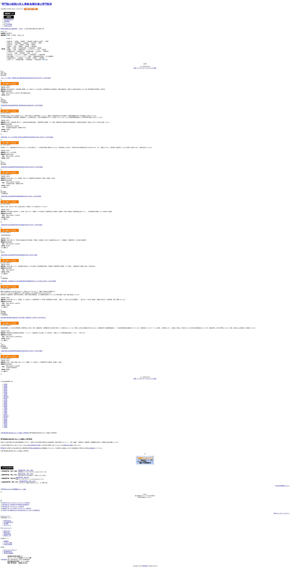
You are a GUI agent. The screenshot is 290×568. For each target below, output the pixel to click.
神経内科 (46, 51)
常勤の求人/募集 (68, 445)
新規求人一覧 (7, 535)
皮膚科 (17, 41)
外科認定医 (38, 59)
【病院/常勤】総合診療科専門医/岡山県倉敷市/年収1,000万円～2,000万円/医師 (21, 224)
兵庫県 (5, 412)
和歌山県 (6, 416)
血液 (15, 46)
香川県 (5, 419)
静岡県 (5, 405)
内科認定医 (29, 59)
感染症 (33, 44)
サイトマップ (7, 525)
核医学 (25, 54)
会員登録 (91, 448)
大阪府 (5, 411)
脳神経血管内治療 (38, 56)
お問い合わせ (7, 520)
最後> (155, 68)
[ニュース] (7, 22)
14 (152, 68)
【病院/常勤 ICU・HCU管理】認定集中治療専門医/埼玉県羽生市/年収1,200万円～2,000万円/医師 (27, 137)
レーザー (35, 53)
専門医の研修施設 (8, 553)
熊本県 (5, 424)
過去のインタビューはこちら (281, 513)
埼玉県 (5, 392)
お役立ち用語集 (8, 544)
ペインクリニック (21, 56)
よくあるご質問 (8, 542)
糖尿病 (22, 44)
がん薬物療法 (49, 56)
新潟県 (5, 398)
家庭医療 (42, 58)
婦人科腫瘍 (10, 56)
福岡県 (5, 420)
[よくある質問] (8, 24)
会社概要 (6, 523)
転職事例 (6, 541)
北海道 (5, 384)
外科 (16, 44)
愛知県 (5, 406)
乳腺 (16, 53)
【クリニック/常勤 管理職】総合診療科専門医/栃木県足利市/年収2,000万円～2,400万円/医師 (26, 78)
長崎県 (5, 422)
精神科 (35, 58)
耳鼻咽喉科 (18, 43)
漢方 (29, 53)
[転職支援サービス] (9, 14)
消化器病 (34, 46)
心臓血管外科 (11, 51)
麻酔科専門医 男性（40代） (26, 474)
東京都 (5, 395)
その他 (20, 28)
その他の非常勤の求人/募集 (33, 445)
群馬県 (5, 390)
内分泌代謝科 (22, 48)
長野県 (5, 403)
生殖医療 (20, 58)
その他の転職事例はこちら (282, 485)
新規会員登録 (7, 534)
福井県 (5, 401)
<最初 (134, 68)
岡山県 (5, 417)
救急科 (9, 46)
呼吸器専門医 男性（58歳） (26, 470)
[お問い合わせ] (8, 26)
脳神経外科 (22, 49)
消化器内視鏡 (29, 51)
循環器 (21, 46)
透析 (15, 49)
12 (149, 68)
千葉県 (5, 393)
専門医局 (3, 448)
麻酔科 (23, 41)
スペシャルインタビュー (10, 550)
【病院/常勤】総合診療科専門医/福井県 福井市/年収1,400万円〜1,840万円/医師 (22, 167)
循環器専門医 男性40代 (22, 477)
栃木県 (5, 389)
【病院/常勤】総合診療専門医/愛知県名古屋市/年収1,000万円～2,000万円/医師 (21, 351)
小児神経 (28, 58)
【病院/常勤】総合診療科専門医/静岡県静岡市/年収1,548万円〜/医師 (19, 255)
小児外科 (38, 51)
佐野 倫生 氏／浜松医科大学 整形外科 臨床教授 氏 (15, 504)
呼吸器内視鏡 (19, 59)
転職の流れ (7, 532)
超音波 (39, 48)
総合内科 (9, 44)
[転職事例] (9, 18)
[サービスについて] (6, 528)
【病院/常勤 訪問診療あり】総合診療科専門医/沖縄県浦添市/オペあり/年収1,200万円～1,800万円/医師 (28, 281)
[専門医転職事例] (7, 469)
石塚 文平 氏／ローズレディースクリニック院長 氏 (16, 502)
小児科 (14, 48)
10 (146, 68)
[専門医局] (4, 559)
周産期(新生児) (11, 58)
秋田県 (5, 385)
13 (150, 68)
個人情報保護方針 (8, 522)
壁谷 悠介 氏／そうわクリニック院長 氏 (13, 506)
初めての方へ (7, 531)
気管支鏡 (9, 54)
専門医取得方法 (8, 551)
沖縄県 (5, 427)
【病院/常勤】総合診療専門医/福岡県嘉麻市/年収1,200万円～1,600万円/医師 (21, 196)
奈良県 (5, 414)
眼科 (47, 41)
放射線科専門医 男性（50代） (27, 481)
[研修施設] (7, 21)
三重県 (5, 408)
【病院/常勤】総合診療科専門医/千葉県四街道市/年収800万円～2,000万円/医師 (22, 105)
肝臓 (28, 44)
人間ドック (10, 59)
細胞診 (9, 49)
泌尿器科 (26, 43)
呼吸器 (27, 46)
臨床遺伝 (22, 53)
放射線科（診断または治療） (35, 41)
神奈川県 (6, 397)
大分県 (5, 425)
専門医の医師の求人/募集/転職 (9, 28)
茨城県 (5, 387)
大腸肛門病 (42, 54)
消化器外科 (32, 48)
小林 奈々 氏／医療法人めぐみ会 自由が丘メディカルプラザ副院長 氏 (21, 510)
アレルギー (18, 54)
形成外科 (33, 43)
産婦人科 (9, 43)
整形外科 (9, 41)
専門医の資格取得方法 (35, 448)
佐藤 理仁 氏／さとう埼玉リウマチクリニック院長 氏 (16, 508)
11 (147, 68)
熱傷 (30, 56)
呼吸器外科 (20, 51)
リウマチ (9, 53)
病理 (40, 43)
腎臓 (8, 48)
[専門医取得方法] (8, 19)
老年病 (44, 49)
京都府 (5, 409)
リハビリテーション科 (34, 49)
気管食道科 (33, 54)
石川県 (5, 400)
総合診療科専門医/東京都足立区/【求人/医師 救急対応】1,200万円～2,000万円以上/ (23, 317)
